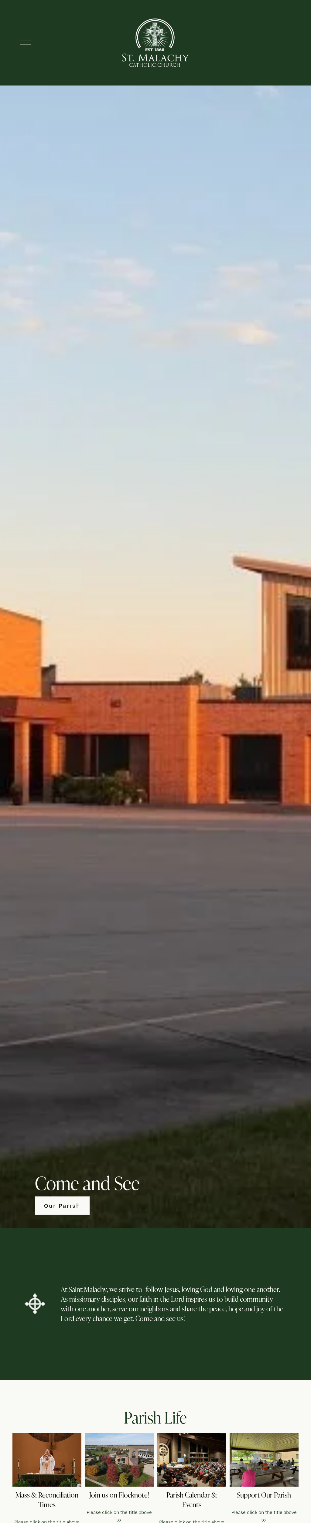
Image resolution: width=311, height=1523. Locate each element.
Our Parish (62, 1205)
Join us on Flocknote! (119, 1494)
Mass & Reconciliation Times (46, 1499)
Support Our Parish (264, 1494)
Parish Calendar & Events (191, 1499)
